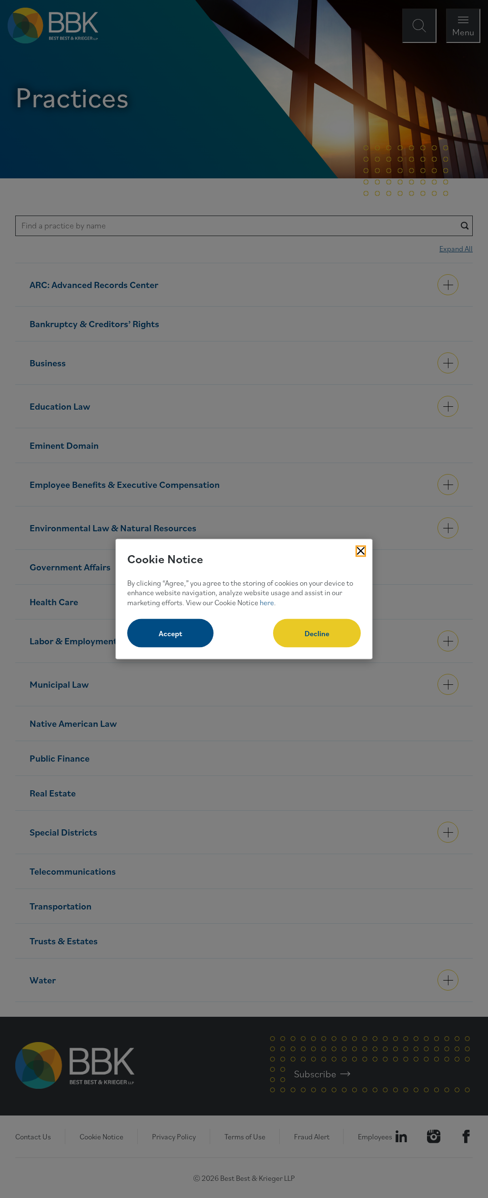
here (267, 602)
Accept (170, 633)
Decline (317, 633)
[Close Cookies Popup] (361, 551)
